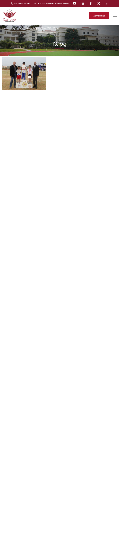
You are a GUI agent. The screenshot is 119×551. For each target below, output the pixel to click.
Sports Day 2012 (43, 28)
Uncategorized (25, 28)
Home (5, 28)
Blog (13, 28)
